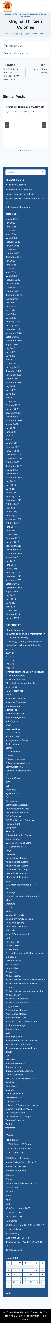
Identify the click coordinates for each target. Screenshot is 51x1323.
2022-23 (9, 660)
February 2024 (12, 321)
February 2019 (12, 496)
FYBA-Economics (14, 816)
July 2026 (10, 223)
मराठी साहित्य (10, 1128)
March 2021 (11, 443)
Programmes (11, 1006)
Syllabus (9, 1082)
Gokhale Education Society (18, 835)
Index (8, 1200)
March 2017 (11, 534)
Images (9, 850)
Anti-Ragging (11, 721)
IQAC (7, 881)
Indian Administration (16, 858)
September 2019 (13, 477)
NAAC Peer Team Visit (16, 926)
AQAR (8, 725)
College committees (15, 759)
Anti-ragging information (17, 207)
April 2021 (10, 439)
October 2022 (12, 378)
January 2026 (12, 245)
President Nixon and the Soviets (25, 106)
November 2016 (13, 549)
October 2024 (12, 291)
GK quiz (9, 1191)
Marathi (9, 907)
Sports (8, 1052)
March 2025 (11, 276)
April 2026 (10, 234)
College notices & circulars (18, 763)
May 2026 (10, 230)
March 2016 (11, 568)
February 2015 (12, 614)
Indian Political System (16, 862)
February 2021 (12, 447)
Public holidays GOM (15, 1017)
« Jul (8, 1293)
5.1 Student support (15, 679)
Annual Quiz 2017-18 (15, 1166)
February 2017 (12, 538)
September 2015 (13, 587)
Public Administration (16, 1010)
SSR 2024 (10, 1059)
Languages (10, 892)
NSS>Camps (11, 949)
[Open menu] (45, 6)
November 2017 (13, 519)
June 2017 (10, 527)
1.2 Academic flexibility (16, 637)
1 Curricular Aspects (15, 630)
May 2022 (10, 394)
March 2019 (11, 492)
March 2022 (11, 401)
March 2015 (11, 610)
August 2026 (11, 219)
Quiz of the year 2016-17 (17, 1238)
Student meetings (14, 1067)
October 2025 (12, 253)
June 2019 (10, 485)
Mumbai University (14, 915)
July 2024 (10, 302)
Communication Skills (16, 767)
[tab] (20, 150)
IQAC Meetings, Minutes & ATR (20, 884)
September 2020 (13, 466)
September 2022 (13, 382)
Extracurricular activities (17, 808)
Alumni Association (14, 713)
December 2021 (13, 413)
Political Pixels (12, 972)
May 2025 (10, 268)
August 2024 (11, 299)
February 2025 (12, 280)
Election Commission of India (19, 194)
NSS (7, 938)
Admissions (11, 710)
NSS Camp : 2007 (16, 1152)
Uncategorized (12, 1101)
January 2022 (12, 409)
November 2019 (13, 473)
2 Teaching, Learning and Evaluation (23, 641)
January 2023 (12, 367)
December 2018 (13, 500)
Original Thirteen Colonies (39, 69)
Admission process (14, 706)
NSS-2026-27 (12, 945)
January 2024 (12, 325)
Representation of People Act (20, 189)
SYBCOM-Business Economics (20, 1078)
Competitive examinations (18, 770)
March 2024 (11, 318)
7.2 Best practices (14, 691)
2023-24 (9, 664)
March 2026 (11, 238)
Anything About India (15, 1170)
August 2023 (11, 344)
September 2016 (13, 553)
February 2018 (12, 515)
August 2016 (11, 557)
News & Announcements (17, 934)
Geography (10, 14)
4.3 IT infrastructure (15, 675)
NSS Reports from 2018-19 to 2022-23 (24, 1225)
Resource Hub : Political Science (21, 1040)
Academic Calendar (15, 698)
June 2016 (10, 565)
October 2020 (12, 462)
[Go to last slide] (7, 125)
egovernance (11, 793)
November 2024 (13, 287)
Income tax (10, 854)
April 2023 (10, 359)
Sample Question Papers (17, 1044)
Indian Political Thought (17, 869)
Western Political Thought (18, 1116)
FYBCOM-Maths (13, 824)
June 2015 (10, 599)
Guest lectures (12, 839)
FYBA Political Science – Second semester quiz (21, 1185)
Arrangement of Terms (16, 740)
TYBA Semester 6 (14, 1093)
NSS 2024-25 (12, 942)
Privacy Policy (12, 1233)
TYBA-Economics (14, 1097)
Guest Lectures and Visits (18, 843)
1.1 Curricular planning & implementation (25, 634)
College (9, 755)
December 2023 (13, 329)
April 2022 (10, 397)
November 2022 (13, 375)
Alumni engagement (15, 717)
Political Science (13, 976)
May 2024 (10, 310)
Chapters (9, 1175)
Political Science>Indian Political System (25, 979)
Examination (11, 801)
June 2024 (10, 306)
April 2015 (10, 606)
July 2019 (10, 481)
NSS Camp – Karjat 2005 (20, 1148)
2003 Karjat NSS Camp (19, 1144)
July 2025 (10, 261)
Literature (10, 903)
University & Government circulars (22, 1105)
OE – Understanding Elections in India (24, 953)
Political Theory (13, 995)
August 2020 (11, 470)
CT (6, 774)
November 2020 (13, 458)
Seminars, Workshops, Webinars (21, 1048)
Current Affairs (12, 778)
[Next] (44, 125)
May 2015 (10, 603)
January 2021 (12, 451)
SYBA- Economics (14, 1074)
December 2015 (13, 576)
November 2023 (13, 333)
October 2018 (12, 504)
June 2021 (10, 432)
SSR (7, 1055)
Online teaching (13, 960)
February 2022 (12, 405)
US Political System (15, 1112)
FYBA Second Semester (17, 812)
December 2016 (13, 546)
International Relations (16, 873)
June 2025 (10, 264)
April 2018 (10, 508)
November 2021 (13, 416)
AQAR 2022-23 (12, 729)
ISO (7, 888)
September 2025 (13, 257)
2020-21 (9, 653)
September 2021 (13, 420)
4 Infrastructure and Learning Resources (25, 672)
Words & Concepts (14, 1120)
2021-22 (9, 656)
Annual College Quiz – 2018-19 (20, 1162)
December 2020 (13, 454)
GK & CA (9, 831)
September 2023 (13, 340)
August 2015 (11, 591)
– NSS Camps (12, 1140)
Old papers (10, 957)
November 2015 (13, 580)
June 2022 (10, 390)
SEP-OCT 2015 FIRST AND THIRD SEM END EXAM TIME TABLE (12, 72)
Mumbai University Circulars (19, 919)
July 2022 (10, 386)
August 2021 (11, 424)
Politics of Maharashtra (16, 998)
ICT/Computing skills (15, 846)
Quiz (7, 1033)
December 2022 (13, 371)
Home (8, 1195)
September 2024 (13, 295)
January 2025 (12, 283)
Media (8, 911)
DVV (7, 782)
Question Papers (13, 1029)
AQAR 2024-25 (12, 732)
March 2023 (11, 363)
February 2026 (12, 242)
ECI (7, 786)
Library (8, 900)
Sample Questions (14, 1250)
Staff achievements (15, 1063)
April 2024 (10, 314)
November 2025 (13, 249)
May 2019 (10, 489)
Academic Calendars (15, 702)
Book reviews (12, 744)
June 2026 (10, 226)
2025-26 (9, 668)
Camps (8, 748)
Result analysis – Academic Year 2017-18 (24, 1244)
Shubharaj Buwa (14, 112)
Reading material (13, 1036)
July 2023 (10, 348)
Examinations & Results (17, 805)
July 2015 (10, 595)
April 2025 (10, 272)
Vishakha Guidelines (15, 184)
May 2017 (10, 530)
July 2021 (10, 428)
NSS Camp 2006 (13, 1216)
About (8, 694)
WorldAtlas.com (21, 53)
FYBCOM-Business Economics (20, 820)
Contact (9, 1179)
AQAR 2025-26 (12, 736)
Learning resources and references (22, 896)
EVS (7, 797)
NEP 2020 (10, 930)
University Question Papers (18, 1109)
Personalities (11, 964)
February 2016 (12, 572)
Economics (10, 789)
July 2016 (10, 561)
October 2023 (12, 337)
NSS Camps (11, 1221)
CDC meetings (12, 751)
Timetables (11, 1086)
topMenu (9, 1090)
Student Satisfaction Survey (19, 1071)
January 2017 (12, 542)
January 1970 (12, 618)
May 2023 (10, 356)
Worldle (9, 1124)
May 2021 (10, 435)
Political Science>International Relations (25, 991)
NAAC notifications (14, 923)
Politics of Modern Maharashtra (21, 1002)
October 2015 (12, 584)
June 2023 (10, 352)
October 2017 (12, 523)
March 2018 (11, 511)
